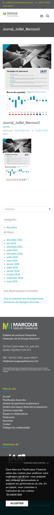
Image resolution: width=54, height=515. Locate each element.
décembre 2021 (15, 247)
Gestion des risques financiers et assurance (25, 407)
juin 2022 (11, 243)
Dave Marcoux (22, 130)
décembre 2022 (15, 240)
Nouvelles (12, 227)
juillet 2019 (12, 267)
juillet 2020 (12, 257)
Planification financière (14, 400)
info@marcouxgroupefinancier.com (19, 3)
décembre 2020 (15, 254)
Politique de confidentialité (16, 427)
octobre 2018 (13, 274)
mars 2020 (12, 260)
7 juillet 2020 (41, 130)
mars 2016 (12, 281)
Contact (7, 424)
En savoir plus (14, 494)
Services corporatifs (13, 410)
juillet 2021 (12, 250)
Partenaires (9, 417)
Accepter (16, 503)
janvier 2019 (13, 271)
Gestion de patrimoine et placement (21, 403)
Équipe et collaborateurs (15, 414)
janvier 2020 (13, 264)
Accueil (6, 396)
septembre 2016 (15, 278)
